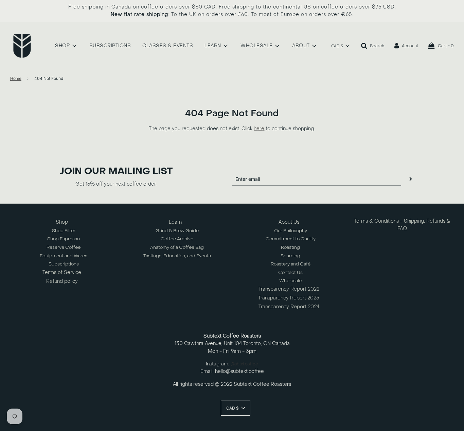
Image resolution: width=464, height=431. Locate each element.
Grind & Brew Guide (177, 231)
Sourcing (290, 256)
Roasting (290, 247)
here (259, 128)
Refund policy (62, 281)
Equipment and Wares (63, 256)
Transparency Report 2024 (288, 307)
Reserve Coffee (64, 247)
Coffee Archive (177, 239)
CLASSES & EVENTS (167, 45)
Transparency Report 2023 (288, 298)
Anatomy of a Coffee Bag (177, 247)
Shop (62, 222)
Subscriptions (64, 264)
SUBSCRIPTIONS (110, 45)
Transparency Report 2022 (288, 289)
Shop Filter (63, 231)
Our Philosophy (290, 231)
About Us (289, 222)
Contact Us (290, 272)
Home (15, 78)
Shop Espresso (63, 239)
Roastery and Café (290, 264)
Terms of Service (61, 272)
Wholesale (290, 280)
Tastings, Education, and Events (177, 256)
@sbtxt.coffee (244, 364)
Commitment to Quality (291, 239)
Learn (175, 222)
